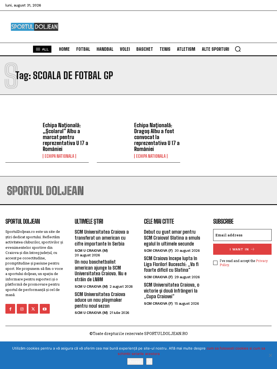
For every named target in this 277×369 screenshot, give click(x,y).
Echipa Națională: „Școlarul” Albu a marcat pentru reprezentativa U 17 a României (65, 137)
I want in (239, 249)
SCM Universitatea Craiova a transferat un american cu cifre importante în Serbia (102, 237)
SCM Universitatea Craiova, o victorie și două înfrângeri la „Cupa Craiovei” (171, 290)
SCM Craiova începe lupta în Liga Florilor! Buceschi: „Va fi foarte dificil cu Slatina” (171, 264)
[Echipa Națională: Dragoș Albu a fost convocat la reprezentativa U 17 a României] (113, 135)
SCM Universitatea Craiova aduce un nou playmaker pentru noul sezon (100, 300)
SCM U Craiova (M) (91, 251)
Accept (135, 361)
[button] (237, 48)
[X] (270, 355)
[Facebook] (10, 309)
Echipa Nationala (59, 156)
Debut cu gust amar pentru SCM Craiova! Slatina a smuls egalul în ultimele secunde (172, 237)
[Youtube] (45, 309)
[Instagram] (22, 309)
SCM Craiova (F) (158, 251)
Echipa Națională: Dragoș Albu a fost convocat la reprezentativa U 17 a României (157, 137)
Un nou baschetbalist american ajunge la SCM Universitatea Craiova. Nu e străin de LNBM (101, 270)
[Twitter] (33, 309)
